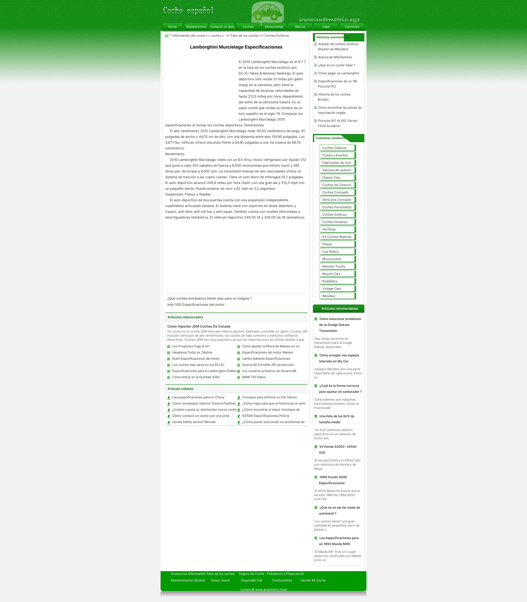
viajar (326, 27)
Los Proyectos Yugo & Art (191, 346)
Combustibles (282, 580)
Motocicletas (274, 27)
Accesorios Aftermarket (188, 574)
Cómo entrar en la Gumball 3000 (196, 377)
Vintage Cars (331, 289)
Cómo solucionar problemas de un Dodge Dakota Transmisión (340, 325)
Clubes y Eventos (335, 155)
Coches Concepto (335, 192)
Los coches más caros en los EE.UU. (198, 365)
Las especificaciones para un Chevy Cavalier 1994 (198, 398)
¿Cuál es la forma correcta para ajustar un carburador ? (340, 389)
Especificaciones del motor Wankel (267, 352)
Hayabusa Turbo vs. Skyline (192, 352)
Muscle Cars (331, 274)
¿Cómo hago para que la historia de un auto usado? (273, 404)
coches (216, 35)
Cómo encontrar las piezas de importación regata (340, 110)
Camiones (352, 27)
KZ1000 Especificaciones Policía (265, 416)
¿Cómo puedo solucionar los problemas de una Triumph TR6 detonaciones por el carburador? (273, 422)
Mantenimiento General (188, 580)
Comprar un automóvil (222, 27)
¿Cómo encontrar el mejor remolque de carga (271, 410)
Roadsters (329, 281)
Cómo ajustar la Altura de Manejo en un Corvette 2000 (271, 347)
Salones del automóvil (338, 170)
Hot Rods (329, 229)
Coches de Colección (337, 185)
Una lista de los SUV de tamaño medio (336, 419)
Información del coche (189, 35)
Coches (248, 27)
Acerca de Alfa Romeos (335, 57)
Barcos (300, 27)
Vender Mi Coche (313, 580)
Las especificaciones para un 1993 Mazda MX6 (339, 541)
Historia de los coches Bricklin (334, 96)
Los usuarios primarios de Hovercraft (269, 371)
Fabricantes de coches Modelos (345, 163)
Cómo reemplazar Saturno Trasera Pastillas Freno (204, 404)
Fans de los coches (245, 35)
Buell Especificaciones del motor (196, 358)
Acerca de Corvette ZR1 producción (268, 365)
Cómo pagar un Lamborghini (338, 73)
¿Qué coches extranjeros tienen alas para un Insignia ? (210, 298)
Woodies (328, 296)
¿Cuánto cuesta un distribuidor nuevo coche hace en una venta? (204, 410)
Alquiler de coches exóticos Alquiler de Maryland (338, 46)
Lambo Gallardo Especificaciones (266, 358)
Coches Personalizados (339, 207)
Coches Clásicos (334, 148)
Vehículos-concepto (337, 200)
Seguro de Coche (251, 574)
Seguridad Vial (251, 580)
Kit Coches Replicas (337, 237)
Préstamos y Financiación (285, 574)
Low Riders (330, 251)
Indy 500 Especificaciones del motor (196, 304)
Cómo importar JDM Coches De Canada (198, 326)
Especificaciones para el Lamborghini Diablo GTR (204, 371)
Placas (327, 244)
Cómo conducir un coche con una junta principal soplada (200, 416)
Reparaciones (196, 27)
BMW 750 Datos (254, 377)
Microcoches (331, 259)
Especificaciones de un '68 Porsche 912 (337, 83)
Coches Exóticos (277, 35)
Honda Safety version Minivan (194, 422)
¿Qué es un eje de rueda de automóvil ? (339, 510)
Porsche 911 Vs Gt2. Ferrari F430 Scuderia (338, 123)
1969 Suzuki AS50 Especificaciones (333, 480)
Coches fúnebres (334, 222)
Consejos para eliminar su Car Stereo (269, 397)
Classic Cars (331, 177)
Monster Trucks (333, 266)
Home (172, 27)
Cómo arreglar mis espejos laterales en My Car (339, 358)
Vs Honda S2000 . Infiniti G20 (338, 449)
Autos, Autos (220, 580)
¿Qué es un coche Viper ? (337, 65)
